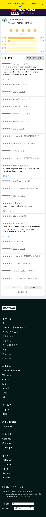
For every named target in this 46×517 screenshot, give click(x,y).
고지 (9, 491)
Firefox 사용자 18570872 (22, 158)
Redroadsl (17, 166)
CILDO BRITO (18, 263)
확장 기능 (15, 13)
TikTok (5, 469)
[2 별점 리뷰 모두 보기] (22, 48)
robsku (15, 216)
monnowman (17, 114)
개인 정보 (5, 487)
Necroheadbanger (20, 143)
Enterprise (7, 426)
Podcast (6, 477)
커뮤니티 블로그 (10, 345)
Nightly (5, 409)
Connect (6, 438)
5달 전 (25, 64)
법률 (21, 487)
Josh (14, 203)
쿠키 (14, 487)
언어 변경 (5, 504)
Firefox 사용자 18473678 (22, 188)
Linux (5, 392)
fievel (15, 249)
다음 (33, 287)
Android (6, 388)
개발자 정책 (8, 340)
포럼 (4, 349)
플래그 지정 (6, 79)
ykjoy (15, 151)
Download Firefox (11, 370)
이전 (13, 287)
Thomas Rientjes (23, 23)
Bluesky (6, 473)
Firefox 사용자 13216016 (22, 278)
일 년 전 (22, 92)
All (3, 397)
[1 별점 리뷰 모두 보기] (22, 51)
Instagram (7, 460)
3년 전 (21, 203)
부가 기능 (6, 318)
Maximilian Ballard (19, 271)
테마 (23, 13)
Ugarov (15, 106)
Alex (14, 129)
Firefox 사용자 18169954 (22, 256)
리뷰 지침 (6, 358)
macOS (5, 379)
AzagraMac (17, 99)
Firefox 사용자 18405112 (22, 136)
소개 (4, 323)
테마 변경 (5, 508)
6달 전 (25, 84)
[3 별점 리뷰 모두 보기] (22, 44)
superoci (16, 64)
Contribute (7, 443)
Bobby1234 (17, 121)
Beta (4, 414)
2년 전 (27, 114)
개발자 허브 (8, 336)
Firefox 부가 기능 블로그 (14, 327)
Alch (14, 92)
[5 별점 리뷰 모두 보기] (22, 38)
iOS (4, 384)
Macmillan (16, 84)
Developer (7, 447)
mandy (15, 241)
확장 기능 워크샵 (10, 332)
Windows (6, 375)
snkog (15, 196)
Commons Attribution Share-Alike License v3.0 (20, 494)
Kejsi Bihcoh (17, 181)
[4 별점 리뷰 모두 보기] (22, 41)
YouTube (6, 464)
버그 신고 (6, 354)
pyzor (15, 223)
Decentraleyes (15, 19)
